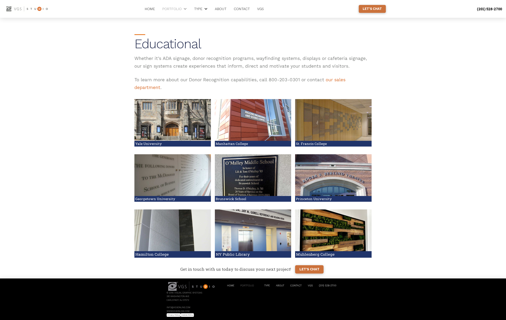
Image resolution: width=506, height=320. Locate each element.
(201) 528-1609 (174, 304)
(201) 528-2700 (489, 9)
